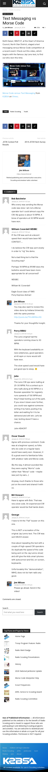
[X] (11, 33)
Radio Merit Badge (23, 650)
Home (5, 10)
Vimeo (15, 96)
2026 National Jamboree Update (28, 671)
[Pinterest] (16, 33)
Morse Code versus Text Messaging (19, 93)
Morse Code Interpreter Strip (27, 678)
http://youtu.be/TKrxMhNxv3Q (27, 317)
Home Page (20, 636)
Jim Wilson (9, 27)
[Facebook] (5, 33)
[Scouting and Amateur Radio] (20, 761)
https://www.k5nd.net (24, 174)
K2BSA (6, 96)
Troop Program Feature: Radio (28, 643)
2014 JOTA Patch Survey (35, 142)
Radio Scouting (14, 10)
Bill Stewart (18, 495)
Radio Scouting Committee (26, 699)
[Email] (22, 33)
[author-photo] (24, 167)
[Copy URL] (34, 33)
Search (5, 608)
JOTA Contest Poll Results (10, 143)
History (18, 664)
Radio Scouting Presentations (27, 657)
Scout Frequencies (22, 685)
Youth (26, 111)
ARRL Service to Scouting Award (28, 692)
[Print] (28, 33)
